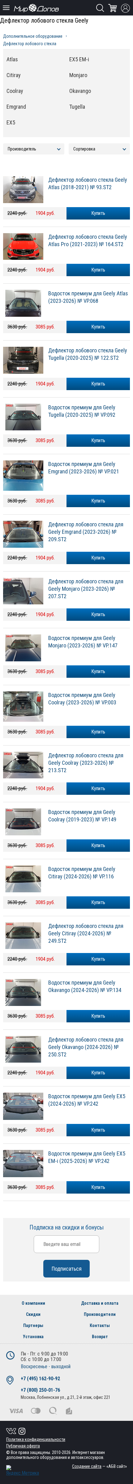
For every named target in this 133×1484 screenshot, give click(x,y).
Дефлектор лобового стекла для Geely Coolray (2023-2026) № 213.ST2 (85, 762)
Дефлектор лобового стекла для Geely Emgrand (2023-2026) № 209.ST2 (85, 531)
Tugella (77, 106)
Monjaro (78, 75)
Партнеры (33, 1325)
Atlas (12, 59)
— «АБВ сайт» (99, 1466)
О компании (33, 1303)
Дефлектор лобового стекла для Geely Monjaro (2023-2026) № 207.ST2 (85, 588)
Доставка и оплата (99, 1303)
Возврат (100, 1336)
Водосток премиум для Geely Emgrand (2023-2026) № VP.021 (83, 468)
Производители (100, 1314)
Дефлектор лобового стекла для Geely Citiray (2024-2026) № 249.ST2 (85, 933)
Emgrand (16, 106)
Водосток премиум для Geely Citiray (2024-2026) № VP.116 (81, 873)
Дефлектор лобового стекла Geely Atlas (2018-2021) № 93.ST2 (87, 183)
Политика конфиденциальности (35, 1439)
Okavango (80, 91)
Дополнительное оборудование (32, 36)
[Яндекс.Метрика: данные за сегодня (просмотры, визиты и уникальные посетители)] (22, 1470)
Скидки (33, 1314)
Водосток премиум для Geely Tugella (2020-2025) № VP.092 (81, 411)
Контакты (100, 1325)
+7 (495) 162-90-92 (40, 1379)
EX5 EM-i (79, 59)
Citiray (13, 75)
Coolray (14, 91)
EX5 (10, 122)
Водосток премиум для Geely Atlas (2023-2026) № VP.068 (88, 297)
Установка (33, 1336)
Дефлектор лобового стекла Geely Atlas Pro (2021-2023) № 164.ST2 (87, 240)
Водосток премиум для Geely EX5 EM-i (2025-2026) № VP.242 (86, 1157)
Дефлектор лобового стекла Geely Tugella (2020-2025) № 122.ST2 (87, 354)
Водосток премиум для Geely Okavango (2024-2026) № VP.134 (84, 986)
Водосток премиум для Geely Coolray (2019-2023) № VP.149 (82, 816)
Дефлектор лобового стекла (29, 43)
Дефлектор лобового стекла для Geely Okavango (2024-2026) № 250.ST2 (85, 1047)
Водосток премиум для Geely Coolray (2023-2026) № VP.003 (82, 699)
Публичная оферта (23, 1445)
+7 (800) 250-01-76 (40, 1390)
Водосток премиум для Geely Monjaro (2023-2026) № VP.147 (83, 642)
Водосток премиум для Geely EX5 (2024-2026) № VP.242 (86, 1100)
